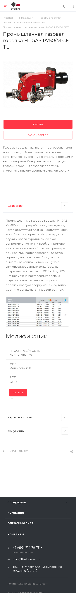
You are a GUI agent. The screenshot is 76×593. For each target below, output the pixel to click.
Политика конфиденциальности (28, 584)
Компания (16, 512)
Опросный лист (21, 523)
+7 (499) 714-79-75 (26, 547)
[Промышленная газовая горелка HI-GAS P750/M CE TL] (38, 84)
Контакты (16, 534)
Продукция (17, 502)
